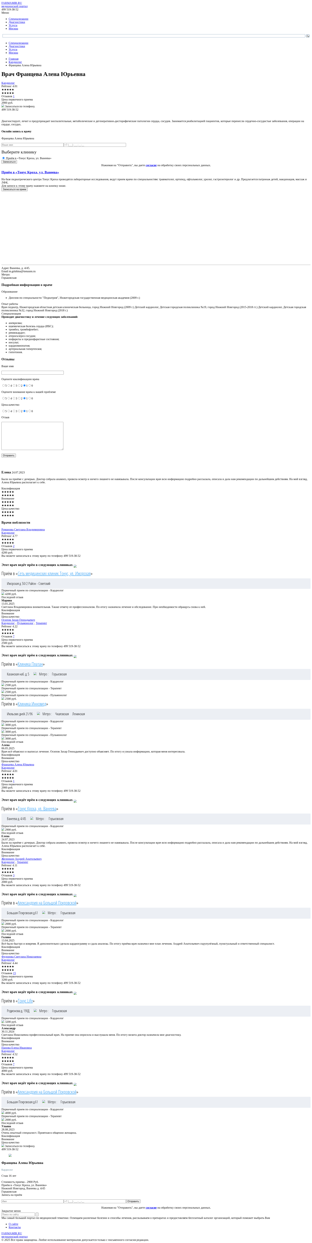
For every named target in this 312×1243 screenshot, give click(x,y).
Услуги (13, 25)
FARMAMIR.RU (14, 4)
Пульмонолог (25, 623)
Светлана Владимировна (23, 529)
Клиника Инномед (32, 703)
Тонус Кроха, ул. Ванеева (37, 808)
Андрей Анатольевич (21, 858)
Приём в (30, 172)
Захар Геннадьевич (18, 619)
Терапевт (41, 623)
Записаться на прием (14, 189)
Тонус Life (25, 1000)
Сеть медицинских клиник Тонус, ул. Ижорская (54, 573)
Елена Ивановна (16, 1047)
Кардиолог (8, 82)
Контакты (15, 1227)
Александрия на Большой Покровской (47, 902)
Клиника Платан (30, 664)
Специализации (18, 18)
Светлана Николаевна (21, 956)
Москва (13, 28)
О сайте (13, 1224)
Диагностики (17, 22)
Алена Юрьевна (17, 764)
